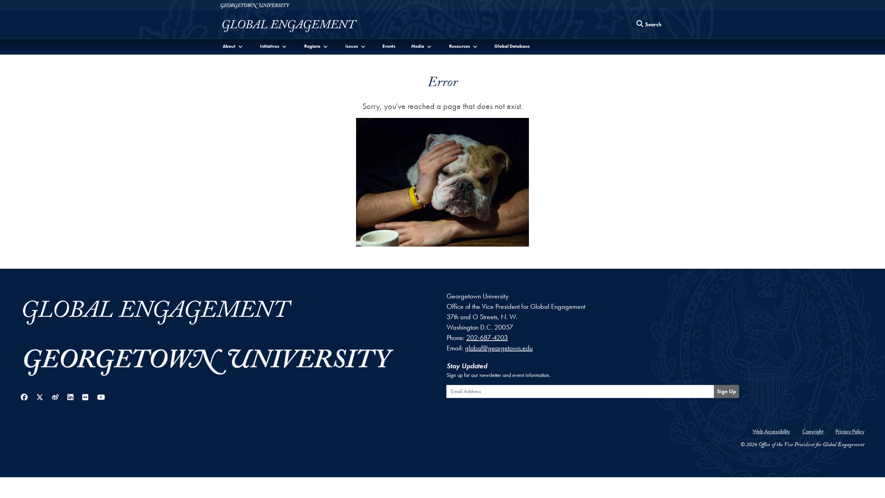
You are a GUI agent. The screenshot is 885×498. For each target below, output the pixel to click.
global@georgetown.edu (499, 347)
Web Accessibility (771, 431)
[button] (233, 46)
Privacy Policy (850, 431)
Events (388, 46)
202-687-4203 (487, 337)
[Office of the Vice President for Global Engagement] (296, 26)
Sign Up (726, 391)
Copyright (812, 431)
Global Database (512, 46)
